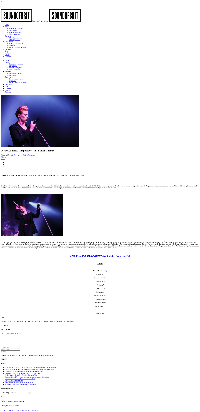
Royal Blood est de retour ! (14, 381)
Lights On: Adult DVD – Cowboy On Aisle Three (21, 375)
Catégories (4, 401)
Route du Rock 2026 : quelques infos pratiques (20, 384)
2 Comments (31, 155)
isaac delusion (35, 321)
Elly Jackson (10, 321)
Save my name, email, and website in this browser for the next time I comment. (29, 355)
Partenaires (11, 410)
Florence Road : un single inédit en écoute (19, 382)
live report (59, 321)
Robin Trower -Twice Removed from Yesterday (20, 379)
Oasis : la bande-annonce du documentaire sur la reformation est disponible (29, 369)
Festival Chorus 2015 (23, 321)
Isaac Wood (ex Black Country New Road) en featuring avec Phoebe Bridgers (30, 367)
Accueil (3, 410)
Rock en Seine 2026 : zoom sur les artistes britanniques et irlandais (27, 377)
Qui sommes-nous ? (23, 410)
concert (3, 321)
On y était (17, 155)
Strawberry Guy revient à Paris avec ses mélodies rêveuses (24, 373)
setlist (72, 321)
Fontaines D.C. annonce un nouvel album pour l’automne (24, 371)
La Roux (52, 321)
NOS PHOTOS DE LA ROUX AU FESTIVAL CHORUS (100, 255)
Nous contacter (36, 410)
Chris (24, 155)
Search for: (4, 393)
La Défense (44, 321)
